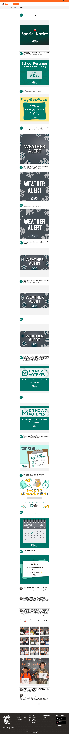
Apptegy (36, 732)
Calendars (57, 4)
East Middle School (13, 7)
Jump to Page (35, 703)
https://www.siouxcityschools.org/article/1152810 (32, 513)
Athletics (51, 4)
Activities (45, 4)
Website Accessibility (6, 728)
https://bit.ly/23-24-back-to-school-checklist (31, 437)
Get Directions (32, 722)
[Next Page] (31, 703)
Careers (44, 719)
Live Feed (20, 7)
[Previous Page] (22, 703)
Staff (38, 0)
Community (42, 0)
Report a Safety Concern (55, 0)
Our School (32, 4)
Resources (63, 4)
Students (30, 0)
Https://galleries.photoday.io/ (44, 699)
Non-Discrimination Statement (8, 727)
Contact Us (47, 0)
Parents (34, 0)
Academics (39, 4)
